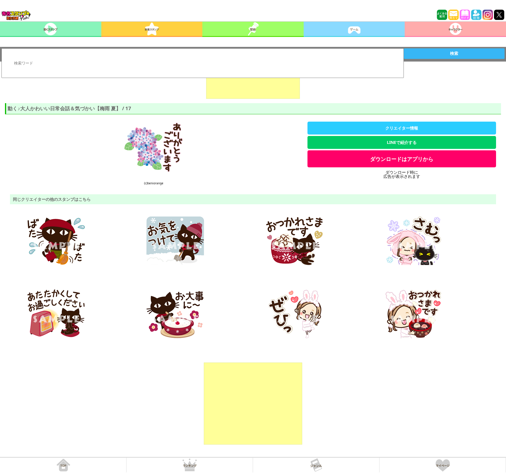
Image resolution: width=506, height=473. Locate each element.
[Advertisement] (253, 84)
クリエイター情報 (401, 128)
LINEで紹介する (402, 142)
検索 (454, 53)
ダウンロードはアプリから (401, 158)
